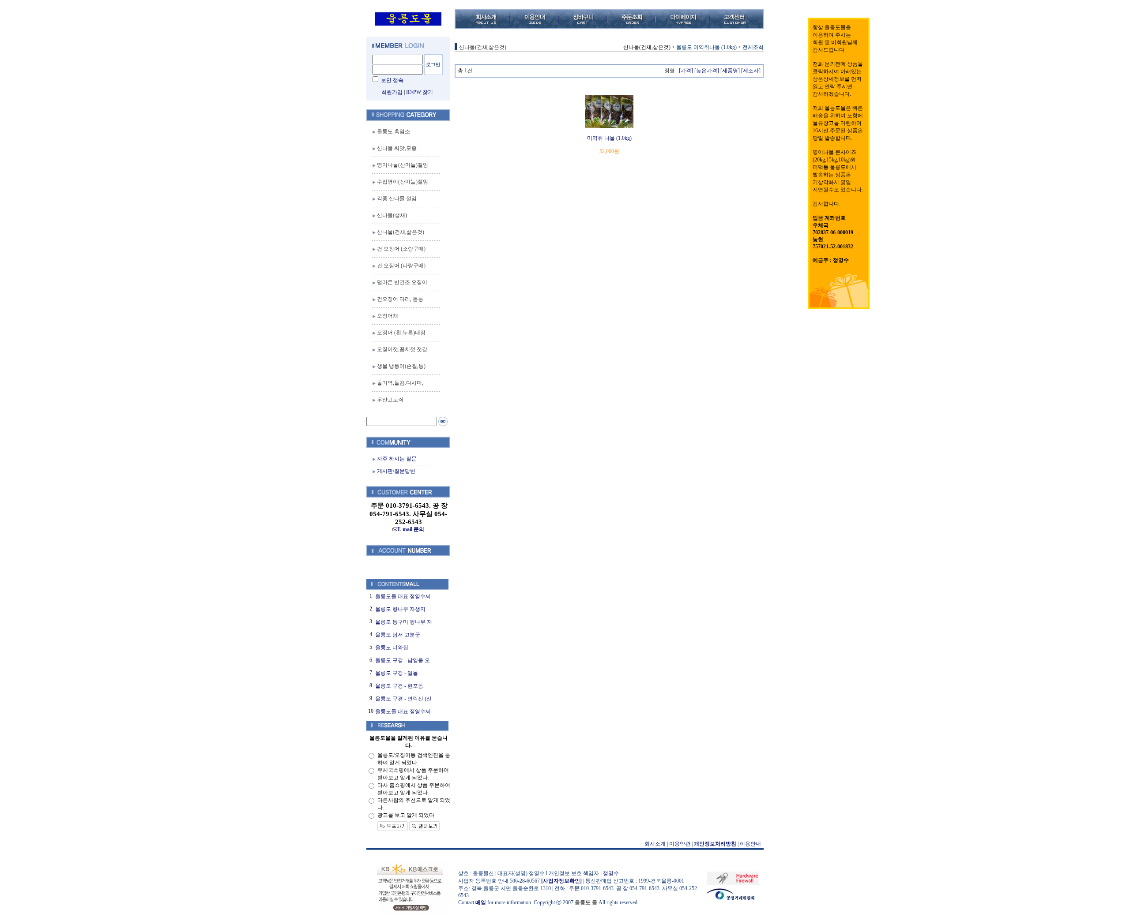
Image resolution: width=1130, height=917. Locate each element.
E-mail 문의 (410, 529)
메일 (480, 902)
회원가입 (392, 92)
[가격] (686, 70)
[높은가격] (706, 70)
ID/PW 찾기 (419, 92)
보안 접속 (392, 80)
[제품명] (730, 70)
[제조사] (751, 70)
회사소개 (655, 844)
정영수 (611, 873)
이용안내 (750, 844)
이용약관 (679, 844)
